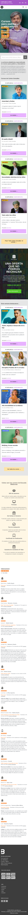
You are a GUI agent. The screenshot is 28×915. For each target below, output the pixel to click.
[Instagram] (2, 901)
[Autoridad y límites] (14, 92)
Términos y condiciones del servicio (8, 911)
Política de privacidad (21, 911)
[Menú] (26, 7)
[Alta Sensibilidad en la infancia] (14, 396)
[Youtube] (7, 901)
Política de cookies (14, 913)
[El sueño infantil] (14, 130)
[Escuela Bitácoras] (2, 7)
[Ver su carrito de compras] (23, 7)
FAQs (2, 891)
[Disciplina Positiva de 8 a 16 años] (14, 358)
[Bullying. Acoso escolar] (14, 436)
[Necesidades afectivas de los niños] (14, 168)
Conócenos (3, 886)
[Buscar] (25, 57)
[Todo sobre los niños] (14, 206)
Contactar (3, 892)
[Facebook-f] (4, 901)
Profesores (3, 887)
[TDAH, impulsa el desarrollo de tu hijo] (14, 316)
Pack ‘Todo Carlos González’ (7, 605)
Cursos (2, 889)
